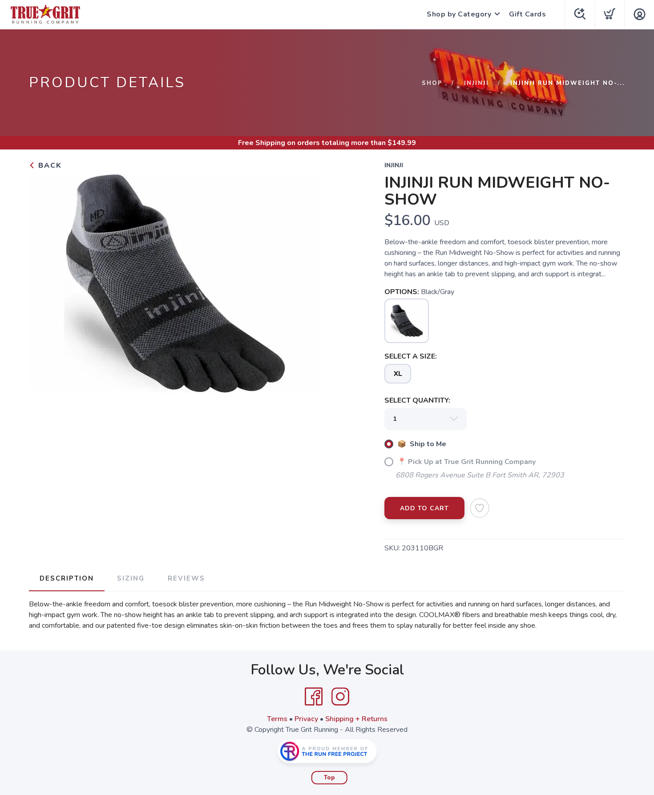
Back (49, 165)
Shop (432, 83)
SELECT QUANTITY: (417, 400)
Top (329, 778)
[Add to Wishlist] (479, 508)
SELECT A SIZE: (410, 356)
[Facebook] (313, 696)
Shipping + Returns (356, 719)
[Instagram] (340, 696)
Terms (277, 719)
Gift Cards (527, 14)
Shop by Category (459, 14)
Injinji (476, 83)
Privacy (306, 719)
